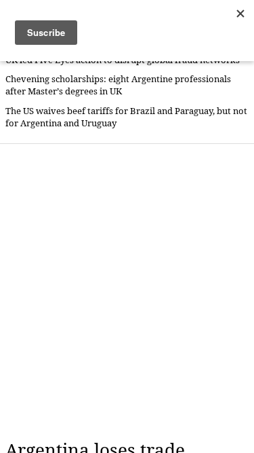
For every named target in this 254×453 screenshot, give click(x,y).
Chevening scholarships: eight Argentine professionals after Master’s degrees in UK (118, 85)
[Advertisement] (127, 291)
